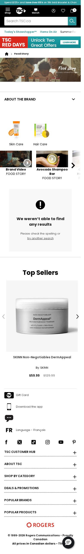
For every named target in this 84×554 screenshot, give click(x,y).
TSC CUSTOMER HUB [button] (19, 448)
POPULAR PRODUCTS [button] (20, 508)
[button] (35, 11)
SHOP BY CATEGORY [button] (19, 472)
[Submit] (72, 21)
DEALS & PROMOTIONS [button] (21, 484)
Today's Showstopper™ (20, 32)
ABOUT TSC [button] (13, 460)
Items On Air (48, 32)
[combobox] (40, 21)
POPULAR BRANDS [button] (18, 496)
